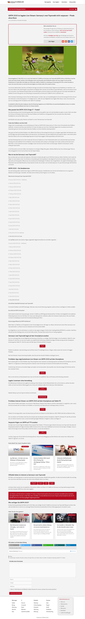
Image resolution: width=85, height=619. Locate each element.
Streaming (54, 557)
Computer (17, 557)
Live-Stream (37, 557)
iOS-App (29, 557)
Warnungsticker (48, 2)
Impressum (39, 617)
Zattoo (64, 557)
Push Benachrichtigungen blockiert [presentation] (17, 9)
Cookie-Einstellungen (66, 612)
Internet (25, 557)
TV (61, 557)
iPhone (33, 557)
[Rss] (66, 41)
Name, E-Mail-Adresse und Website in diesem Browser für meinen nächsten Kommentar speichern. (34, 589)
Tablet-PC (59, 557)
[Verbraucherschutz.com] (16, 2)
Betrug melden (72, 2)
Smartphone (49, 557)
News (11, 556)
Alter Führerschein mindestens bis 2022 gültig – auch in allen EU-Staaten (18, 527)
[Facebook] (69, 41)
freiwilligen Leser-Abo (53, 35)
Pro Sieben (44, 557)
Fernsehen (22, 557)
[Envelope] (63, 41)
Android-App (12, 557)
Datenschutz (45, 617)
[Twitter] (72, 41)
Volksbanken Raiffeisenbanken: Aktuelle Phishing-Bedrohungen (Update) (64, 460)
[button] (14, 545)
